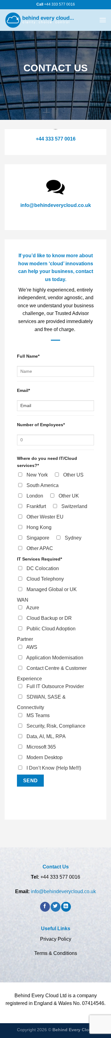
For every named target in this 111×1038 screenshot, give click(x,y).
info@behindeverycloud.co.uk (55, 205)
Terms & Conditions (55, 953)
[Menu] (102, 19)
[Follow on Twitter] (55, 907)
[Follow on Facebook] (45, 907)
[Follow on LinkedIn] (66, 907)
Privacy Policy (55, 939)
